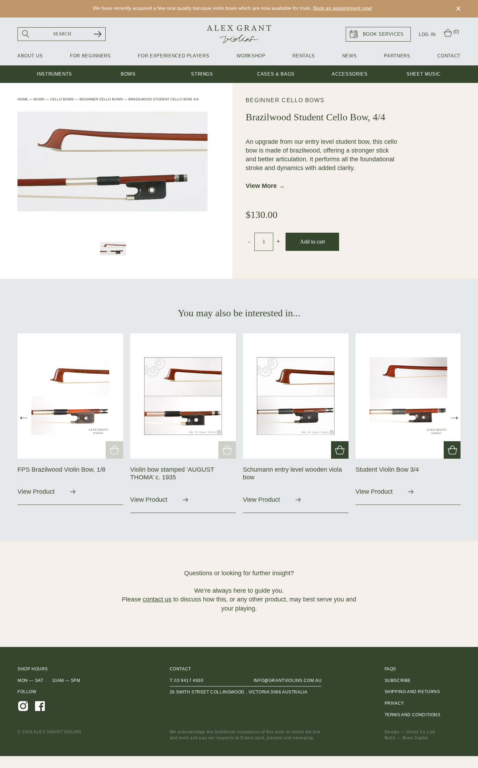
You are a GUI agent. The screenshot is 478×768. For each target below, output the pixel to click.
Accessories (349, 74)
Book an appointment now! (342, 8)
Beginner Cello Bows (285, 100)
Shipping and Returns (412, 691)
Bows (128, 74)
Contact (449, 55)
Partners (397, 55)
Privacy (394, 703)
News (349, 55)
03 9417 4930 (188, 680)
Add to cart (312, 242)
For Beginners (90, 55)
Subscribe (398, 680)
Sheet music (424, 74)
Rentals (304, 55)
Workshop (251, 55)
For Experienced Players (173, 55)
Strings (202, 74)
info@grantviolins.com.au (288, 680)
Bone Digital (415, 737)
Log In (427, 34)
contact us (157, 599)
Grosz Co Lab (420, 732)
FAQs (390, 669)
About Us (30, 55)
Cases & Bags (276, 74)
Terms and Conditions (413, 714)
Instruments (54, 74)
